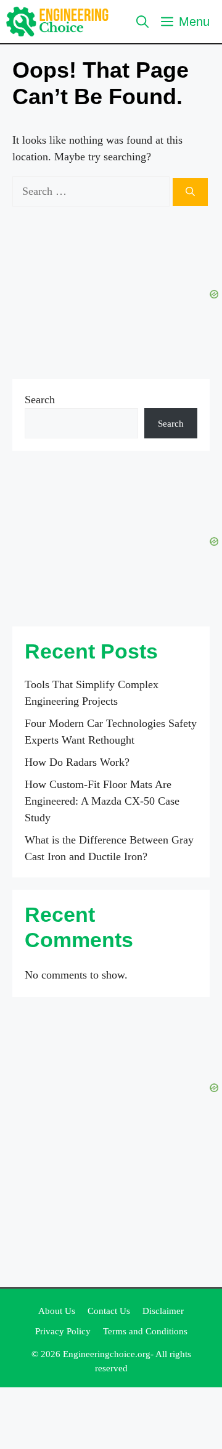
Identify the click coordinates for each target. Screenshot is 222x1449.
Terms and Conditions (145, 1331)
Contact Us (109, 1311)
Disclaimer (163, 1311)
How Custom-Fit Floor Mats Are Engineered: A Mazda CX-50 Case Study (102, 801)
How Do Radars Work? (77, 762)
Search (40, 399)
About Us (56, 1311)
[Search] (190, 192)
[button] (142, 21)
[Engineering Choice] (57, 21)
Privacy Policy (63, 1331)
